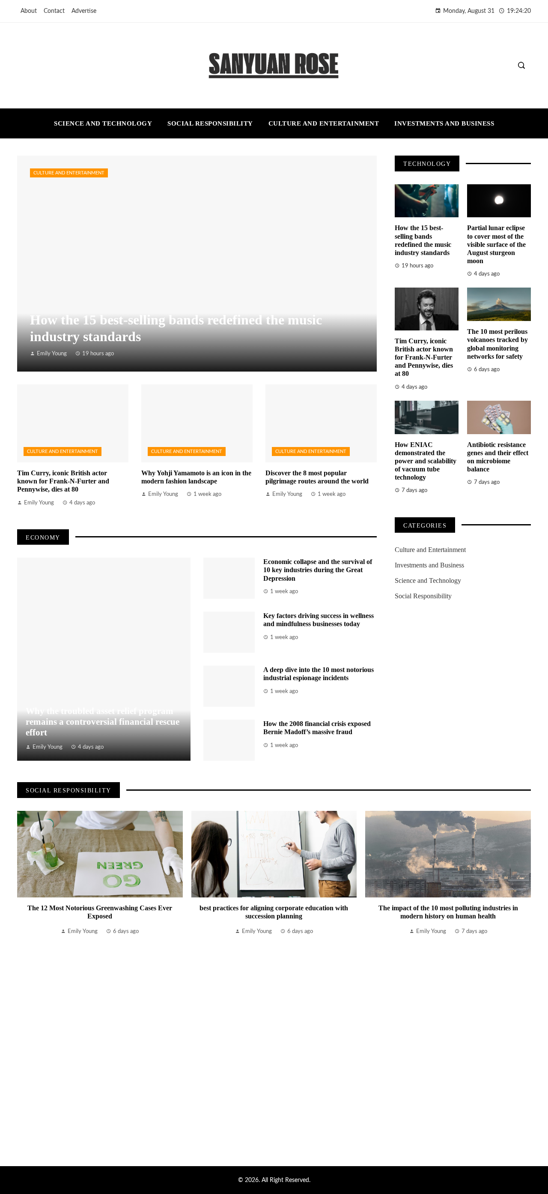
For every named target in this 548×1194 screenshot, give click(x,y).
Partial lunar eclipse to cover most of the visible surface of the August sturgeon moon (496, 244)
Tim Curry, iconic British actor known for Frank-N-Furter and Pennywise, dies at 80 (63, 481)
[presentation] (23, 977)
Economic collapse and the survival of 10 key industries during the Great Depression (317, 570)
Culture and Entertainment (68, 173)
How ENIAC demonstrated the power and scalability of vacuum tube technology (425, 461)
